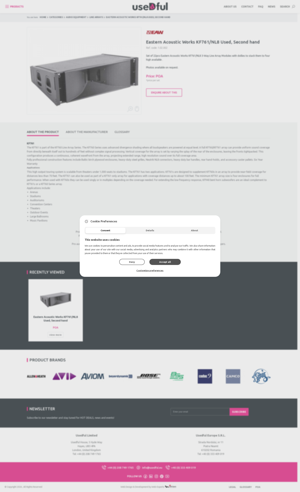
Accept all (165, 262)
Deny (132, 262)
